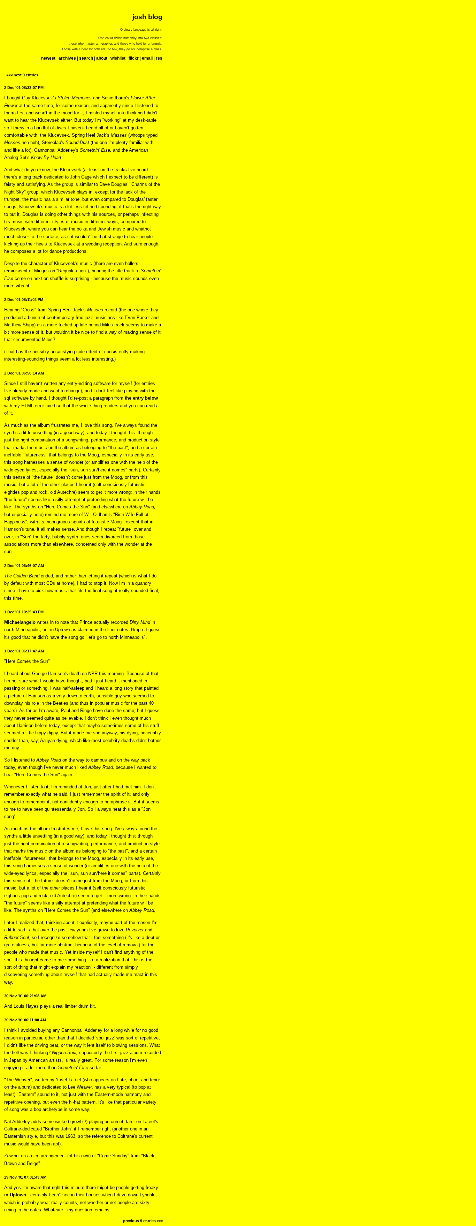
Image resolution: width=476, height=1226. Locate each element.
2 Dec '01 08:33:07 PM (24, 87)
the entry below (141, 398)
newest (48, 58)
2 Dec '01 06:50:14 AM (24, 373)
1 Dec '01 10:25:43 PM (24, 612)
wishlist (117, 58)
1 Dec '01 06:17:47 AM (24, 651)
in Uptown (15, 1194)
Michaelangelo (20, 622)
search (86, 58)
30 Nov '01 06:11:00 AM (25, 1020)
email (147, 58)
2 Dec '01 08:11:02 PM (23, 299)
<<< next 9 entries (22, 75)
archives (67, 58)
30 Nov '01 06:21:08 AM (25, 996)
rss (159, 58)
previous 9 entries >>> (143, 1221)
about (101, 58)
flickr (134, 58)
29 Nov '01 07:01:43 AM (25, 1177)
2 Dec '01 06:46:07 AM (24, 565)
